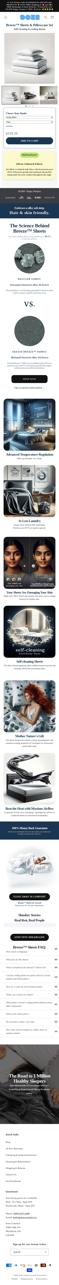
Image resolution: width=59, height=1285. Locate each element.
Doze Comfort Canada (28, 1275)
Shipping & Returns (15, 1168)
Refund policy (41, 1279)
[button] (6, 17)
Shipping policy (26, 1279)
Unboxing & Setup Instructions (21, 1155)
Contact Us (11, 1175)
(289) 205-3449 (21, 1213)
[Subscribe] (45, 1252)
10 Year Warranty (14, 1149)
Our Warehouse (13, 1181)
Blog (8, 1142)
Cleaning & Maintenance (18, 1162)
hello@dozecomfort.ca (25, 1217)
